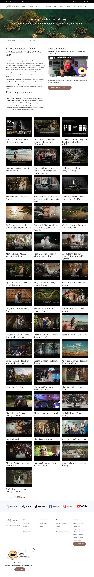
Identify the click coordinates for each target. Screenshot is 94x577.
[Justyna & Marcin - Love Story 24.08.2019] (47, 451)
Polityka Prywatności (61, 523)
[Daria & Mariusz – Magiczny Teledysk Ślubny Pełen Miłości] (75, 127)
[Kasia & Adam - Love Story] (75, 322)
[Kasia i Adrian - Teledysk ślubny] (75, 401)
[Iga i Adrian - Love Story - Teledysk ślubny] (19, 477)
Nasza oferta (26, 526)
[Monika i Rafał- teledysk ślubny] (19, 184)
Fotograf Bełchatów (78, 534)
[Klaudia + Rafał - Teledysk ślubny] (75, 375)
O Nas (61, 6)
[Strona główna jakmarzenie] (12, 6)
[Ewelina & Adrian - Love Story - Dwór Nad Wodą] (75, 184)
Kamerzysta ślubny (44, 523)
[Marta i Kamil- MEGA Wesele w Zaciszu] (19, 241)
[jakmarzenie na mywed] (26, 506)
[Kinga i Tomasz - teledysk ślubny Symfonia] (47, 270)
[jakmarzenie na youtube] (81, 506)
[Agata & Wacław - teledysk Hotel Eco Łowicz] (19, 270)
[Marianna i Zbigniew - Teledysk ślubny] (47, 375)
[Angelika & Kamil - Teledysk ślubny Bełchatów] (75, 348)
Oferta (67, 6)
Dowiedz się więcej (26, 565)
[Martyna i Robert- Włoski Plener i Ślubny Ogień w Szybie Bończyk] (47, 156)
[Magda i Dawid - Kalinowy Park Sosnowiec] (75, 213)
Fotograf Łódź (76, 526)
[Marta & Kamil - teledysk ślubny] (75, 270)
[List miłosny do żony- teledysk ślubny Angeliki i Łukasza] (75, 241)
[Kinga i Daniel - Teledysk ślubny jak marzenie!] (19, 348)
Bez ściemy (48, 6)
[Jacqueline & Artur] (19, 375)
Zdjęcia (24, 6)
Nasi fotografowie (27, 531)
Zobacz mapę (79, 543)
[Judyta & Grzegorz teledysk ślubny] (19, 296)
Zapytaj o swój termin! (59, 87)
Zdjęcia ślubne (26, 523)
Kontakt (80, 6)
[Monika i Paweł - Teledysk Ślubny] (75, 451)
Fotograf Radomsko (78, 531)
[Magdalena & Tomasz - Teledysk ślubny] (19, 401)
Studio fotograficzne (28, 529)
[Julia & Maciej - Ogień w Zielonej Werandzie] (47, 241)
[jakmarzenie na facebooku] (87, 1)
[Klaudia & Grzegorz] (47, 427)
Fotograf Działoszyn (78, 537)
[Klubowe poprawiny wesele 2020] (47, 401)
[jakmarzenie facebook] (53, 506)
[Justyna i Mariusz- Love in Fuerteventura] (19, 156)
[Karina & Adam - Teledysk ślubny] (47, 348)
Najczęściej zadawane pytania (62, 533)
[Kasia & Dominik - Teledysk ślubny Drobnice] (47, 322)
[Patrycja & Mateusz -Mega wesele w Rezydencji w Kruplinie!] (47, 213)
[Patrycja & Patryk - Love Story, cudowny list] (19, 127)
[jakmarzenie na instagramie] (84, 1)
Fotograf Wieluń (77, 540)
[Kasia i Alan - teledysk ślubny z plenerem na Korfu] (19, 213)
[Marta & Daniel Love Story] (75, 427)
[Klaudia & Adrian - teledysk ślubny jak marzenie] (19, 322)
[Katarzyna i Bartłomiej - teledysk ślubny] (47, 296)
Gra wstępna (39, 6)
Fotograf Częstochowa (79, 529)
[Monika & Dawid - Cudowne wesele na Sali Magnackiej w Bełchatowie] (47, 184)
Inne (74, 6)
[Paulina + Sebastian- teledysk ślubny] (75, 156)
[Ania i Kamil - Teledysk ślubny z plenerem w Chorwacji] (47, 127)
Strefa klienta (77, 1)
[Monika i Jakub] (19, 427)
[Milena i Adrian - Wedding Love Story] (19, 451)
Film (31, 6)
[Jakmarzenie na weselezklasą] (12, 506)
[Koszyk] (86, 6)
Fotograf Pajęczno (78, 523)
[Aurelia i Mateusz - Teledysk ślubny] (75, 296)
